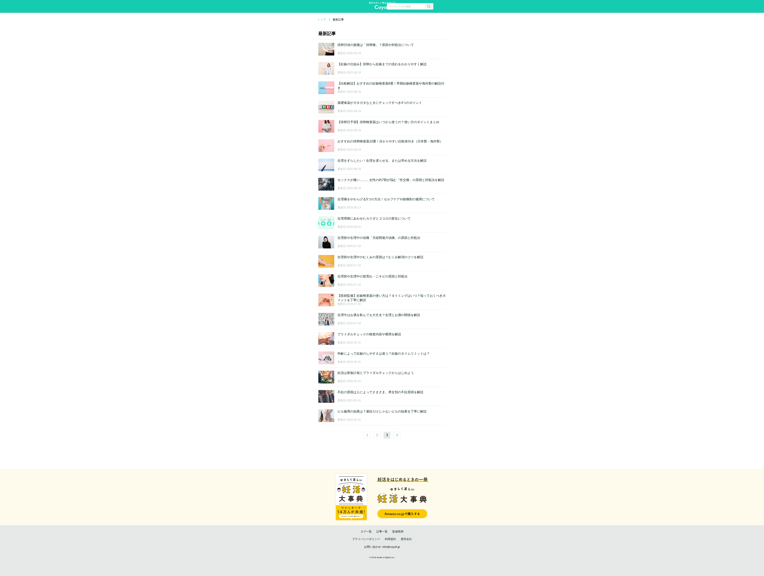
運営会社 (406, 539)
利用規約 (390, 539)
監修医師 (397, 531)
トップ (321, 19)
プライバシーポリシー (366, 539)
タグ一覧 (366, 531)
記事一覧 (382, 531)
